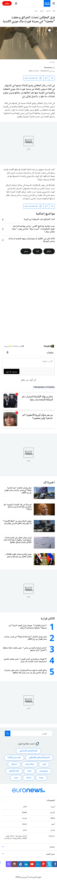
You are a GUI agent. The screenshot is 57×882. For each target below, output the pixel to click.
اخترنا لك (49, 482)
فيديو (53, 830)
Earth (24, 812)
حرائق (49, 251)
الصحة (24, 818)
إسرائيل (14, 764)
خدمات (52, 847)
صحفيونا (52, 836)
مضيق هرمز (43, 771)
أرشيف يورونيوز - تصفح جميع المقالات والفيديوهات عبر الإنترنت (15, 837)
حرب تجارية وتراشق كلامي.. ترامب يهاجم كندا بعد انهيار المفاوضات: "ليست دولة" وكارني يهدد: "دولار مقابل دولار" (33, 229)
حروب (16, 777)
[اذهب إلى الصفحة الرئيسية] (47, 3)
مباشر (6, 3)
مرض (26, 251)
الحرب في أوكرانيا (14, 757)
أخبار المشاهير (14, 771)
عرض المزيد (50, 854)
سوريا (41, 777)
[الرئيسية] (54, 11)
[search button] (7, 733)
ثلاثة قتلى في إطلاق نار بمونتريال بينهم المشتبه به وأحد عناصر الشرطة (31, 240)
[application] (28, 43)
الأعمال (52, 812)
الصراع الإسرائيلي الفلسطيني (39, 757)
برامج (25, 830)
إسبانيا (28, 777)
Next (53, 818)
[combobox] (28, 733)
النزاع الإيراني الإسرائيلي (28, 751)
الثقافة (24, 824)
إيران (44, 764)
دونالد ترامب (29, 764)
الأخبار (48, 11)
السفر (53, 824)
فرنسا (29, 771)
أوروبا (53, 806)
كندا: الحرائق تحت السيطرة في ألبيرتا (39, 219)
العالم (41, 11)
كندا (35, 11)
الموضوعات (50, 800)
